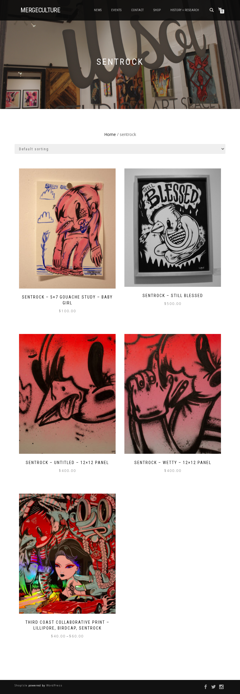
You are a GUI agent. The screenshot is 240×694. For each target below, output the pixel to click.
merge (40, 10)
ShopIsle (21, 685)
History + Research (184, 10)
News (98, 10)
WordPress (53, 685)
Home (110, 134)
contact (137, 10)
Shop (157, 10)
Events (116, 10)
